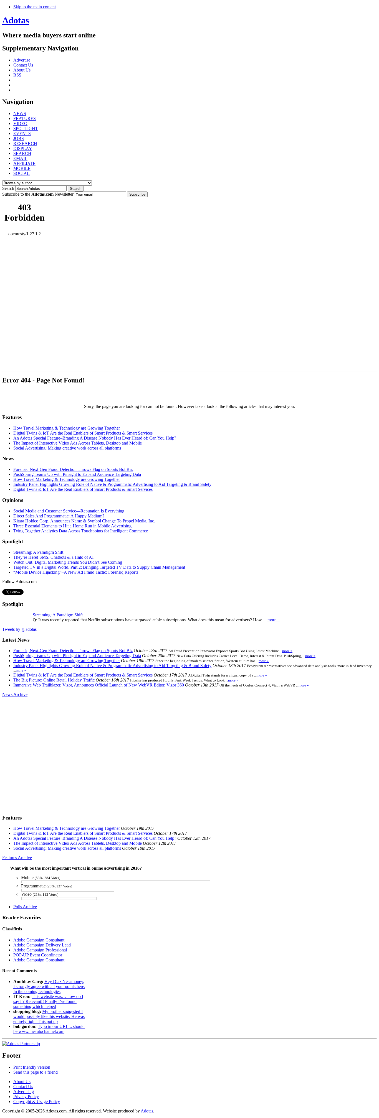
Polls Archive (25, 906)
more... (273, 619)
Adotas (15, 20)
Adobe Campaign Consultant (38, 940)
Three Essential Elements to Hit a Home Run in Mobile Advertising (72, 526)
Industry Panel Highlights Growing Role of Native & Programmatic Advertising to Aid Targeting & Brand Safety (112, 484)
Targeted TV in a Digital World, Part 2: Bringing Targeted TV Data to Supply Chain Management (99, 567)
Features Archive (17, 857)
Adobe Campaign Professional (40, 950)
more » (287, 651)
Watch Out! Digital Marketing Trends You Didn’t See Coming (67, 562)
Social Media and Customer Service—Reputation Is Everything (68, 511)
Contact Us (23, 65)
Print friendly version (31, 1067)
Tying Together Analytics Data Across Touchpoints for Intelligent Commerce (80, 531)
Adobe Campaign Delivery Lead (42, 945)
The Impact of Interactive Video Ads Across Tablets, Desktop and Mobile (77, 443)
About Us (22, 70)
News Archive (14, 694)
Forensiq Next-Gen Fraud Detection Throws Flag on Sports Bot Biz (73, 469)
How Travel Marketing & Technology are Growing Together (66, 428)
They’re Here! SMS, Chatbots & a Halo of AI (53, 557)
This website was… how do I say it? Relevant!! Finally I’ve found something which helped (48, 1001)
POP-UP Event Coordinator (37, 955)
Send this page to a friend (35, 1072)
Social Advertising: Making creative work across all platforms (67, 448)
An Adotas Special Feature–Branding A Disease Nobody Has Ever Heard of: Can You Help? (94, 438)
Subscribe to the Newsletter (38, 194)
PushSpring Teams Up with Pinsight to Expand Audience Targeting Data (77, 474)
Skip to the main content (34, 6)
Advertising (23, 1091)
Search (8, 188)
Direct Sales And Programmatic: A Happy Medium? (58, 516)
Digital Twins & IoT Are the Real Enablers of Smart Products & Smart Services (83, 433)
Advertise (21, 60)
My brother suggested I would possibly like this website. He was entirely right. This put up (49, 1016)
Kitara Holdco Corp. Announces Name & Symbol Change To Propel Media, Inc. (84, 521)
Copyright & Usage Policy (36, 1101)
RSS (17, 75)
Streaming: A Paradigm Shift (38, 552)
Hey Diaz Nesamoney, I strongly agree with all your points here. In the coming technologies (49, 986)
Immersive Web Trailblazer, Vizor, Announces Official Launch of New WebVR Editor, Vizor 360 (98, 685)
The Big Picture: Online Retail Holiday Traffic (54, 680)
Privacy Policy (26, 1096)
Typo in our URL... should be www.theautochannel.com (49, 1029)
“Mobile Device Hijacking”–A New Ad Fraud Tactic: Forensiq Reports (75, 572)
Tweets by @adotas (19, 629)
